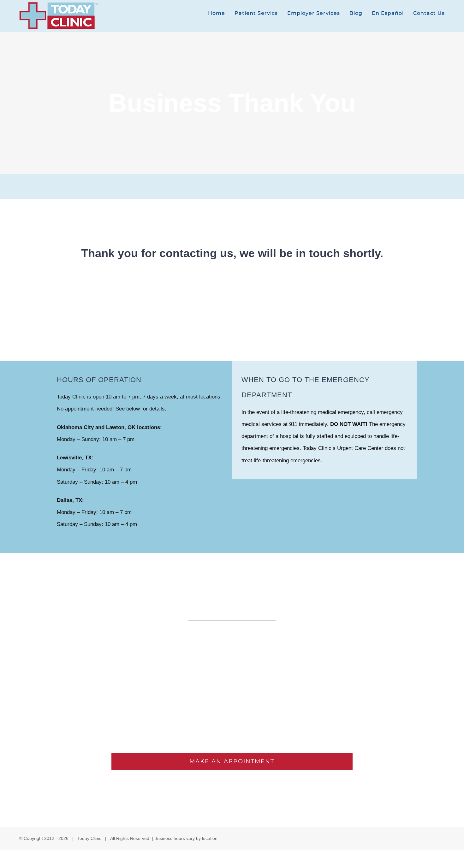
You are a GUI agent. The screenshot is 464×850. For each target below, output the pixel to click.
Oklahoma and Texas (364, 646)
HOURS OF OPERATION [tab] (99, 380)
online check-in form (261, 688)
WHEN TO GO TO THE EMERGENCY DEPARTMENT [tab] (305, 387)
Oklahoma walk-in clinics (98, 670)
